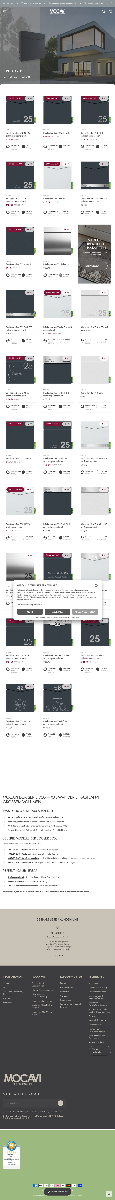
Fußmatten (64, 991)
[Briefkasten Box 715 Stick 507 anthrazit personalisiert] (20, 304)
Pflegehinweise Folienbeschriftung (39, 995)
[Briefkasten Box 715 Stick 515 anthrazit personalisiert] (57, 369)
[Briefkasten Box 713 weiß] (94, 369)
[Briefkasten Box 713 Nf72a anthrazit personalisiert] (20, 175)
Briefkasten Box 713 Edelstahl (56, 264)
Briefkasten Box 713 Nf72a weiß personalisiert (95, 329)
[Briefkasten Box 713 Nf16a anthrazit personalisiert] (20, 369)
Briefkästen (64, 983)
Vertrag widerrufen (97, 1050)
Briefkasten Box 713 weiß (92, 392)
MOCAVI (8, 130)
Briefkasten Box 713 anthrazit (18, 458)
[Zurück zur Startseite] (4, 77)
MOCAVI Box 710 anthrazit (19, 849)
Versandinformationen (98, 1020)
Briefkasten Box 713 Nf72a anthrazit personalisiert (18, 200)
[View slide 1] (52, 955)
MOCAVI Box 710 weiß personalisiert (23, 858)
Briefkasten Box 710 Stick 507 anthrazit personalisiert (94, 200)
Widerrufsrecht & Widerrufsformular (96, 997)
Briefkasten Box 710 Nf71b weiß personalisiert (57, 329)
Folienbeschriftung (16, 881)
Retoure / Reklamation (98, 1042)
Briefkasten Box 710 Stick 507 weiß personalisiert (94, 460)
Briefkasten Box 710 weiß (54, 198)
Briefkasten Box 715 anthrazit (18, 264)
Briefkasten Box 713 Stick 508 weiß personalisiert (94, 526)
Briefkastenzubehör (16, 877)
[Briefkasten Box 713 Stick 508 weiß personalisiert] (94, 501)
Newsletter (7, 1002)
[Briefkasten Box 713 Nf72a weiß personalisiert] (94, 304)
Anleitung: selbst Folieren (42, 1001)
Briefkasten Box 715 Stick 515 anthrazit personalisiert (56, 394)
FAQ (5, 987)
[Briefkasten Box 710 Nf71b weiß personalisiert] (57, 304)
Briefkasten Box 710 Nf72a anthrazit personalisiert (18, 134)
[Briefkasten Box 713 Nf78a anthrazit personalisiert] (57, 566)
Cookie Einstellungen (97, 991)
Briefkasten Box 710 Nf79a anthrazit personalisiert (92, 657)
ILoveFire (67, 949)
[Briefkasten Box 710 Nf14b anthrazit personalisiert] (20, 698)
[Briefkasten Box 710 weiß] (57, 175)
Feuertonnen (65, 1000)
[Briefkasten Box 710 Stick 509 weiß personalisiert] (94, 566)
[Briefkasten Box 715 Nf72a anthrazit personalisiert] (57, 435)
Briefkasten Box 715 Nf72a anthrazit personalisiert (55, 460)
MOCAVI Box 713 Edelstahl (19, 862)
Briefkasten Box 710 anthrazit (56, 133)
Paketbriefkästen (66, 987)
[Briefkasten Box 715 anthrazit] (20, 241)
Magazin (6, 998)
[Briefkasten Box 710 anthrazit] (57, 109)
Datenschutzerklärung (98, 987)
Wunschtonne (66, 996)
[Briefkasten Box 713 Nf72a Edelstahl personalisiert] (20, 566)
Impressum (93, 983)
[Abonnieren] (60, 1103)
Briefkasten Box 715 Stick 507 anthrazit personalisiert (19, 329)
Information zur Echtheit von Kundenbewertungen (99, 1010)
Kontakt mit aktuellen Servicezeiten (97, 1036)
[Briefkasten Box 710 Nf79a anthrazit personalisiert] (94, 632)
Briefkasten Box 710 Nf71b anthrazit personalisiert (92, 134)
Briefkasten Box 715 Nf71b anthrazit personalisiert (17, 657)
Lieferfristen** (95, 1024)
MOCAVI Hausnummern (18, 885)
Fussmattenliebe (57, 949)
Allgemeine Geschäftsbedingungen (98, 1003)
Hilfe (27, 1118)
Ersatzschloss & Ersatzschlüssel (38, 984)
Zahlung (92, 1016)
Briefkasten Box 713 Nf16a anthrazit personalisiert (17, 394)
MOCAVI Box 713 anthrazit (19, 853)
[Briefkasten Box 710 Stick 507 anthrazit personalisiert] (94, 175)
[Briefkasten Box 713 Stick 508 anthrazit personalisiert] (57, 501)
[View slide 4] (62, 955)
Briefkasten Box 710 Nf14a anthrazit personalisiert (55, 723)
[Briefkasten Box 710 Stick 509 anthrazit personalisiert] (57, 632)
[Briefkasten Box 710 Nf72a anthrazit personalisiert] (20, 109)
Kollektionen (13, 77)
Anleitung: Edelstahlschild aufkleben (42, 1006)
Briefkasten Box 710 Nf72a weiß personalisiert (18, 526)
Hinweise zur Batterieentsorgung (96, 1030)
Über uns (6, 983)
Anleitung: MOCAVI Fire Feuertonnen (42, 1013)
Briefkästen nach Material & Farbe (70, 1005)
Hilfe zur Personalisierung (42, 990)
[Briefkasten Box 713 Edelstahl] (57, 241)
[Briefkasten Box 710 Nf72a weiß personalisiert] (20, 501)
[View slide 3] (59, 955)
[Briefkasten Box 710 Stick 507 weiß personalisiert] (94, 435)
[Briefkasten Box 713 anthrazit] (20, 435)
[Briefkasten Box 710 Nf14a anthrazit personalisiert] (57, 698)
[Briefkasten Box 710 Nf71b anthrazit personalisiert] (94, 109)
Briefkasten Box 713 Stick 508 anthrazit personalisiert (56, 526)
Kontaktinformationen (70, 1195)
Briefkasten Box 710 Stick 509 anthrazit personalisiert (56, 657)
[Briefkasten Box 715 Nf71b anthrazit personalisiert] (20, 632)
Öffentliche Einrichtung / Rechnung (13, 992)
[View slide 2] (56, 955)
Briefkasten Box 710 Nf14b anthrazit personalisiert (18, 723)
